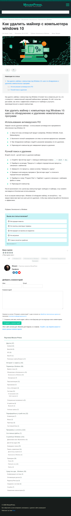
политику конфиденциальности (17, 316)
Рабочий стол (12, 464)
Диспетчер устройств (14, 451)
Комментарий (7, 290)
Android (9, 346)
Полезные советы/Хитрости (15, 359)
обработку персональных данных (49, 314)
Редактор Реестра (12, 480)
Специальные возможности (15, 400)
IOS (8, 352)
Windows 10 (17, 258)
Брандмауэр (11, 378)
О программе (12, 393)
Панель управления (13, 449)
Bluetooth (10, 406)
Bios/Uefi (9, 349)
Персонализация (12, 381)
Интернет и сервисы (13, 363)
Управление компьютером (15, 490)
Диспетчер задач (12, 442)
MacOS (9, 355)
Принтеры (10, 422)
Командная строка (12, 446)
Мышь (9, 419)
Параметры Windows (13, 366)
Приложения (11, 384)
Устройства (10, 403)
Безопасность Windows (42, 33)
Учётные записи (12, 409)
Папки (10, 461)
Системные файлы (12, 433)
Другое (8, 343)
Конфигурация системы (14, 474)
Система (9, 391)
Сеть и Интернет (12, 388)
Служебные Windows (13, 437)
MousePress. (33, 4)
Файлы (10, 467)
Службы (9, 487)
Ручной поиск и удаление (19, 90)
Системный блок (12, 426)
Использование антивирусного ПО (22, 86)
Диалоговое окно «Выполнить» (16, 439)
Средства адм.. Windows (14, 471)
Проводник (10, 458)
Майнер (45, 258)
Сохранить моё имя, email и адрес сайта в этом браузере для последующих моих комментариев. (33, 319)
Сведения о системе (13, 484)
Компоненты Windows (14, 454)
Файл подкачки (12, 396)
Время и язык (11, 369)
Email (25, 283)
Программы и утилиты (14, 430)
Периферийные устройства (15, 413)
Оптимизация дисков (13, 477)
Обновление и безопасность (15, 372)
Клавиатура (10, 416)
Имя (3, 283)
